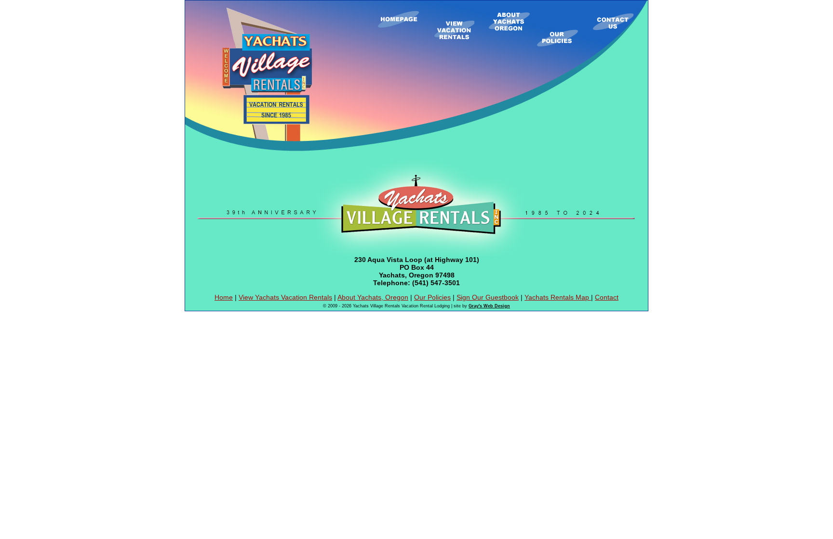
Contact (606, 297)
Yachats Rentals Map (557, 297)
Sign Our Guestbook (488, 297)
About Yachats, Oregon (372, 297)
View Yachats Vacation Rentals (285, 297)
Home (224, 297)
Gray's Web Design (489, 306)
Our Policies (432, 297)
